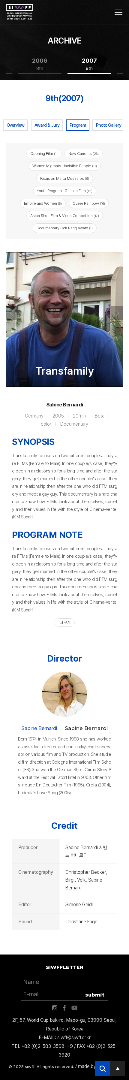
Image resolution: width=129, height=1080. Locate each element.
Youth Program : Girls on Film (64, 191)
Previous (12, 313)
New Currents (83, 153)
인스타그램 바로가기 (55, 1008)
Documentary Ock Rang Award (65, 228)
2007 (89, 64)
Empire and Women (43, 203)
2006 (39, 64)
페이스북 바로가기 (65, 1008)
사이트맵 (118, 12)
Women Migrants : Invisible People (64, 166)
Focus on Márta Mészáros (64, 178)
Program (78, 125)
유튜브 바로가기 (74, 1008)
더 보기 (64, 622)
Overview (15, 125)
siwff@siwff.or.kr (74, 1037)
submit (94, 995)
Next (117, 313)
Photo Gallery (108, 125)
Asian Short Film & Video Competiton (64, 215)
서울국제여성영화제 (19, 12)
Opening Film (44, 153)
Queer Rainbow (89, 203)
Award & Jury (46, 125)
